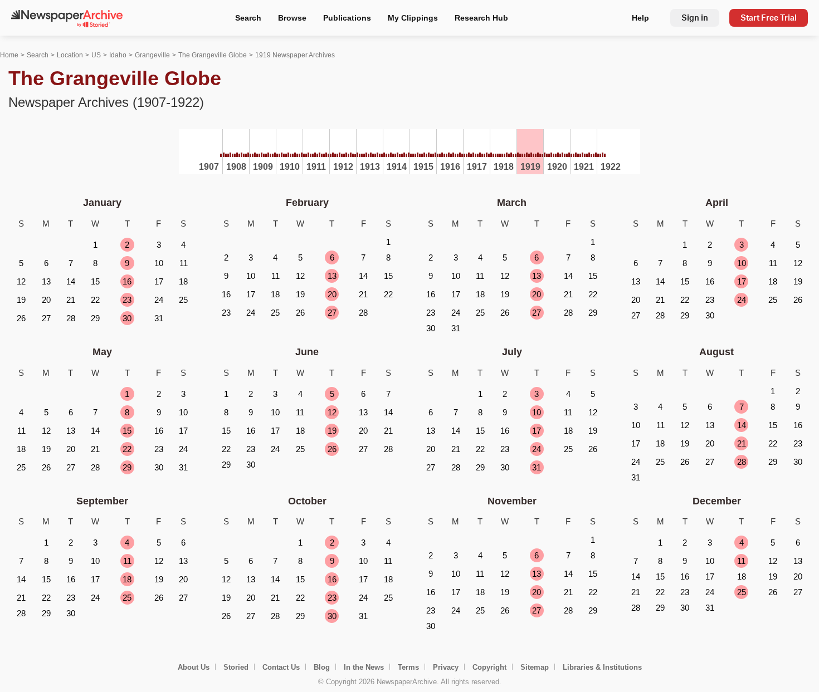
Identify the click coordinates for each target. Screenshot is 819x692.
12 (332, 412)
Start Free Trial (768, 17)
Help (640, 17)
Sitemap (534, 667)
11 (127, 561)
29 (127, 467)
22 (127, 449)
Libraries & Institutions (602, 667)
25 (127, 597)
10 (741, 263)
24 (741, 300)
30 (127, 318)
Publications (347, 17)
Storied (235, 667)
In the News (364, 667)
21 (741, 443)
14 (741, 425)
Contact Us (281, 667)
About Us (193, 667)
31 (536, 467)
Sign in (694, 17)
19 (332, 430)
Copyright (489, 667)
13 (332, 276)
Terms (408, 667)
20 (332, 294)
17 (741, 281)
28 (741, 462)
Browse (292, 17)
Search (248, 17)
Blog (322, 667)
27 (332, 312)
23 (127, 300)
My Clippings (413, 17)
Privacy (446, 667)
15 (127, 430)
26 (332, 449)
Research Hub (481, 17)
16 (127, 281)
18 (127, 579)
